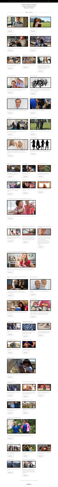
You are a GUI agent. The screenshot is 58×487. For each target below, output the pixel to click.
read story (10, 50)
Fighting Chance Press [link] (33, 1)
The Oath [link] (19, 1)
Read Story (10, 31)
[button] (49, 1)
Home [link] (9, 1)
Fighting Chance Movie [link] (42, 1)
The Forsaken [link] (25, 1)
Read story (33, 31)
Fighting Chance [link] (14, 1)
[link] (29, 484)
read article (10, 241)
